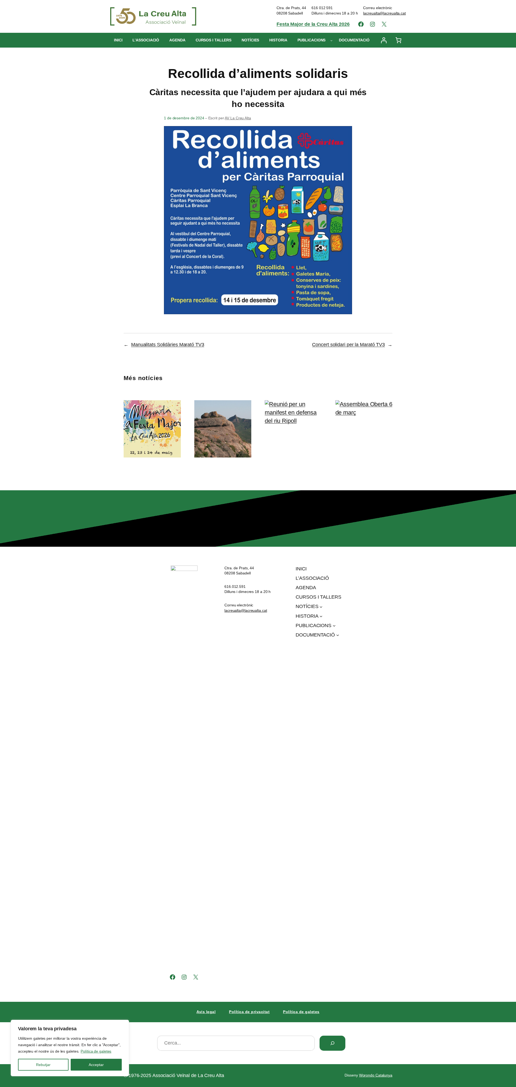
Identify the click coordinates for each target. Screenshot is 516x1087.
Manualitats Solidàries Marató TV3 (167, 344)
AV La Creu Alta (238, 118)
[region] (70, 1048)
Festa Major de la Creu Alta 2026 (313, 24)
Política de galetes (96, 1051)
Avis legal (206, 1012)
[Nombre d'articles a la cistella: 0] (398, 40)
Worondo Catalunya (375, 1075)
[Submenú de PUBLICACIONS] (331, 40)
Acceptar (96, 1065)
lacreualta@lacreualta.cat (384, 13)
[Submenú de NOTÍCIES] (321, 606)
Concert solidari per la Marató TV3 (348, 344)
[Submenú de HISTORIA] (321, 616)
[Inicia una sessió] (383, 40)
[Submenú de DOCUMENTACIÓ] (337, 635)
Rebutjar (43, 1065)
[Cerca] (332, 1043)
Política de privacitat (249, 1012)
